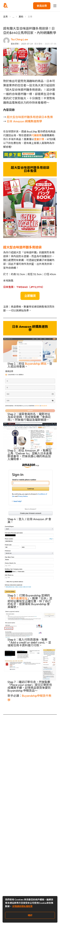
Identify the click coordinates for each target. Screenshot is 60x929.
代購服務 (36, 135)
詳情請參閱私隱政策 (22, 906)
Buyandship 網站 (35, 363)
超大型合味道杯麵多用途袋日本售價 (30, 117)
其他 (21, 16)
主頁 (5, 16)
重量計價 (39, 139)
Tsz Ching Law (19, 39)
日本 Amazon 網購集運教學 (24, 121)
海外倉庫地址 (19, 598)
